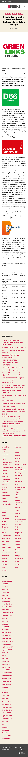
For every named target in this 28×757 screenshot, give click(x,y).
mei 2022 (5, 727)
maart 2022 (5, 733)
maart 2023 (5, 698)
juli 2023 (5, 687)
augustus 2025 (7, 615)
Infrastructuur (6, 547)
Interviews (5, 555)
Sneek (17, 510)
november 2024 (7, 641)
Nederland (18, 467)
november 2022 (7, 710)
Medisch (17, 455)
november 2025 (7, 607)
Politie (17, 495)
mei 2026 (5, 589)
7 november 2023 (15, 28)
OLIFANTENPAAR (7, 383)
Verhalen (18, 538)
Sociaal (17, 513)
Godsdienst (5, 541)
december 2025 (7, 604)
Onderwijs (18, 473)
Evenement (5, 518)
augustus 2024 (7, 650)
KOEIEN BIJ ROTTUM (8, 406)
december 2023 (7, 673)
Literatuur (18, 450)
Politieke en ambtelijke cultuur (18, 503)
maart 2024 (5, 664)
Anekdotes (5, 452)
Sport (17, 516)
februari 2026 (6, 598)
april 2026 (5, 592)
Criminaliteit (6, 482)
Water (17, 550)
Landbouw (5, 570)
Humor (4, 544)
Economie (5, 507)
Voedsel (17, 547)
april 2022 (5, 730)
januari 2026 (6, 601)
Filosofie (4, 524)
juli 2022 (5, 721)
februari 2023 (6, 701)
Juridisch (5, 558)
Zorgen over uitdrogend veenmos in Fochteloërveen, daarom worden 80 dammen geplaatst (13, 431)
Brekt (8, 748)
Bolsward (5, 473)
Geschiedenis (6, 535)
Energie (4, 510)
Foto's (3, 530)
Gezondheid (6, 538)
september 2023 (7, 681)
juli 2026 (5, 584)
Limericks (18, 447)
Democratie (5, 495)
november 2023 (7, 675)
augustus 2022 (7, 718)
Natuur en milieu (20, 464)
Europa (4, 515)
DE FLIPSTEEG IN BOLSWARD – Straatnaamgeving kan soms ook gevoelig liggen (12, 342)
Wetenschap (19, 558)
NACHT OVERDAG (7, 400)
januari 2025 (6, 635)
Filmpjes (4, 521)
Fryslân (14, 13)
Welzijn (17, 555)
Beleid (4, 460)
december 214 (6, 738)
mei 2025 (5, 624)
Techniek (18, 530)
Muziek (17, 461)
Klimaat (4, 564)
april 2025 (5, 627)
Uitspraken (18, 533)
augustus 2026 (7, 581)
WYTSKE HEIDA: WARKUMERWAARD (14, 436)
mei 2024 (5, 658)
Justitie (4, 561)
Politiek (20, 13)
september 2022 (7, 716)
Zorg (16, 567)
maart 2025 (5, 630)
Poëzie (17, 492)
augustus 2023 (7, 684)
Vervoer (17, 544)
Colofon (21, 748)
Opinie (17, 478)
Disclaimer (22, 750)
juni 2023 (5, 690)
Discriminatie (6, 504)
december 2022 (7, 707)
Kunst (3, 567)
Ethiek (4, 512)
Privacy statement (22, 753)
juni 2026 (5, 587)
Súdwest (18, 524)
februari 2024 (6, 667)
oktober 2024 (6, 644)
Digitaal (4, 501)
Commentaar (6, 479)
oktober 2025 (6, 610)
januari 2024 (6, 670)
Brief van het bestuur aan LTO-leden (13, 403)
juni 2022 (5, 724)
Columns (5, 476)
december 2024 (7, 638)
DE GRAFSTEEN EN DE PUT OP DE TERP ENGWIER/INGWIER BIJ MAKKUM (12, 424)
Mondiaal (18, 458)
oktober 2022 (6, 713)
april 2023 (5, 696)
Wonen (17, 561)
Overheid (18, 484)
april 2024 (5, 661)
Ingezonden (5, 550)
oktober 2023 (6, 678)
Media (17, 453)
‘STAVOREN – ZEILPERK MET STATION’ (14, 347)
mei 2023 (5, 693)
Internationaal (6, 553)
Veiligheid (18, 535)
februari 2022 (6, 736)
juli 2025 (5, 618)
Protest (17, 508)
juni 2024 (5, 655)
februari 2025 (6, 632)
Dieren (4, 498)
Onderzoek (18, 475)
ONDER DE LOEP (20, 470)
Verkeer (17, 541)
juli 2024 (5, 653)
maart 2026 (5, 595)
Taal (16, 527)
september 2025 (7, 612)
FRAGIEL (4, 414)
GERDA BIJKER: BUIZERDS (10, 360)
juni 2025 (5, 621)
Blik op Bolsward (7, 467)
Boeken (4, 470)
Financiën (8, 13)
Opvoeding (18, 481)
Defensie (5, 492)
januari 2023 (6, 704)
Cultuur (4, 485)
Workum (17, 564)
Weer (16, 553)
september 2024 (7, 647)
